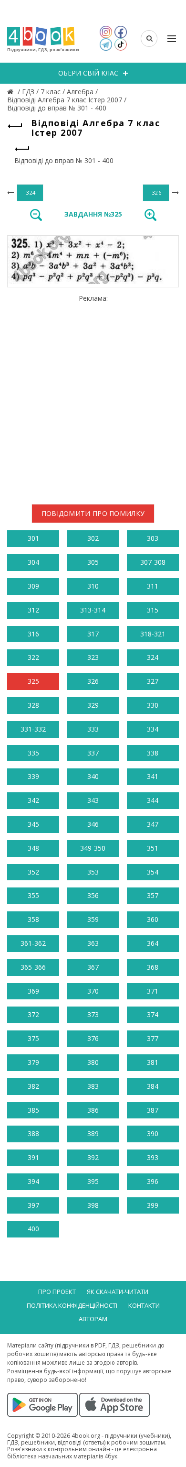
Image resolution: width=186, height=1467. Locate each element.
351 (152, 848)
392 (93, 1157)
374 (152, 1014)
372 (33, 1014)
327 (152, 681)
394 (33, 1181)
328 (33, 705)
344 (152, 800)
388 (33, 1133)
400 (33, 1228)
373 (93, 1014)
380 (93, 1062)
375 (33, 1038)
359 (93, 919)
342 (33, 800)
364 (152, 943)
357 (152, 895)
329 (93, 705)
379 (33, 1062)
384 (152, 1086)
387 (152, 1110)
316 (33, 633)
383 (93, 1086)
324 (152, 657)
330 (152, 705)
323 (93, 657)
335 (33, 752)
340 (93, 776)
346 (93, 824)
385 (33, 1110)
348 (33, 848)
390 (152, 1133)
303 (152, 538)
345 (33, 824)
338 (152, 752)
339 (33, 776)
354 (152, 871)
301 (33, 538)
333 (93, 729)
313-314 (92, 609)
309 (33, 586)
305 (93, 562)
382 (33, 1086)
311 (152, 586)
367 (93, 967)
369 (33, 991)
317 (93, 633)
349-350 (92, 848)
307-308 (152, 562)
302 (93, 538)
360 (152, 919)
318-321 (152, 633)
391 (33, 1157)
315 (152, 609)
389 (93, 1133)
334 (152, 729)
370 (93, 991)
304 (33, 562)
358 (33, 919)
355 (33, 895)
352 (33, 871)
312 (33, 609)
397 (33, 1205)
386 (93, 1110)
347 (152, 824)
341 (152, 776)
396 (152, 1181)
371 (152, 991)
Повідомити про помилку (93, 513)
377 (152, 1038)
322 (33, 657)
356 (93, 895)
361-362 (33, 943)
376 (93, 1038)
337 (93, 752)
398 (93, 1205)
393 (152, 1157)
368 (152, 967)
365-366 (33, 967)
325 (33, 681)
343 (93, 800)
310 (93, 586)
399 (152, 1205)
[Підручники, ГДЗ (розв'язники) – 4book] (11, 91)
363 (93, 943)
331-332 (33, 729)
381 (152, 1062)
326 (93, 681)
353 (93, 871)
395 (93, 1181)
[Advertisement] (93, 396)
